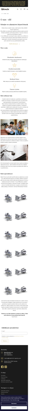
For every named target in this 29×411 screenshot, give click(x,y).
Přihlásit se (5, 341)
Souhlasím (14, 407)
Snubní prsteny (4, 392)
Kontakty (3, 375)
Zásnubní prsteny (5, 390)
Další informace (13, 44)
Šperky (2, 394)
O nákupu (3, 378)
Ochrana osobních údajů (6, 381)
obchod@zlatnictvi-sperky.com (12, 358)
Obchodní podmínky (5, 380)
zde (18, 400)
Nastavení (14, 403)
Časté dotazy (4, 377)
